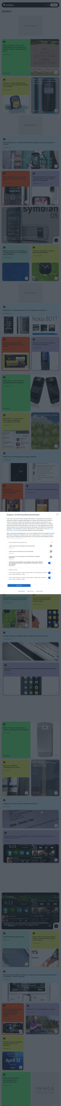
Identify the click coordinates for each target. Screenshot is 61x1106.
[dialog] (30, 553)
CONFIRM (19, 585)
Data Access (30, 591)
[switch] (50, 546)
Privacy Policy (39, 591)
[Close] (57, 514)
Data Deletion (21, 591)
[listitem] (30, 542)
